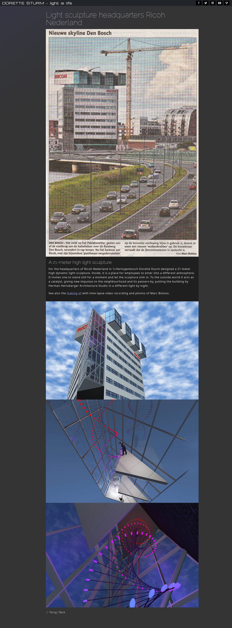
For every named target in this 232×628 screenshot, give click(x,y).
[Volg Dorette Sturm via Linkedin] (213, 3)
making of (74, 293)
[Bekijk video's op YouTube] (219, 3)
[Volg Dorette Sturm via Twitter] (206, 3)
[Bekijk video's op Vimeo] (226, 3)
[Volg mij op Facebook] (199, 3)
